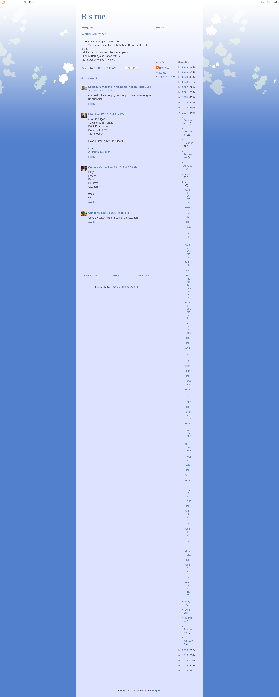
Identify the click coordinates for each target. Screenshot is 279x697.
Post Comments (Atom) (124, 286)
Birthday (188, 553)
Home (116, 275)
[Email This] (126, 68)
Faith (187, 370)
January (188, 640)
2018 (185, 107)
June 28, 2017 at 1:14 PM (115, 212)
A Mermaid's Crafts (99, 152)
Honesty (188, 383)
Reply (91, 103)
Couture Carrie (97, 167)
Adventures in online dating (188, 286)
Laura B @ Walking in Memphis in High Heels (116, 86)
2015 (185, 655)
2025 (185, 71)
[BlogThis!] (128, 68)
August (187, 165)
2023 (185, 82)
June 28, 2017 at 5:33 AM (122, 167)
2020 (185, 97)
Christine (94, 212)
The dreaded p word (188, 452)
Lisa (91, 114)
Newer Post (90, 275)
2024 (185, 77)
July (187, 174)
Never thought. (188, 233)
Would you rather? (188, 310)
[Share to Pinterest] (137, 68)
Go (186, 546)
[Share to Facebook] (134, 68)
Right (188, 501)
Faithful (188, 264)
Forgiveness (188, 415)
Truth (188, 365)
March (189, 617)
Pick (187, 221)
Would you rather (188, 196)
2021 (185, 92)
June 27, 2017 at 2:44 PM (109, 114)
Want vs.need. (188, 212)
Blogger (156, 690)
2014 (185, 660)
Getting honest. (188, 328)
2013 (185, 665)
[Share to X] (131, 68)
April (188, 609)
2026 (185, 66)
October (188, 143)
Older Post (143, 275)
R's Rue (164, 68)
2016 (185, 650)
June (188, 182)
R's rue (93, 16)
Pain (187, 465)
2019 (185, 102)
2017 (185, 112)
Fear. (188, 475)
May (187, 601)
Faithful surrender (188, 517)
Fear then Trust (188, 588)
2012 (185, 670)
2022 (185, 87)
